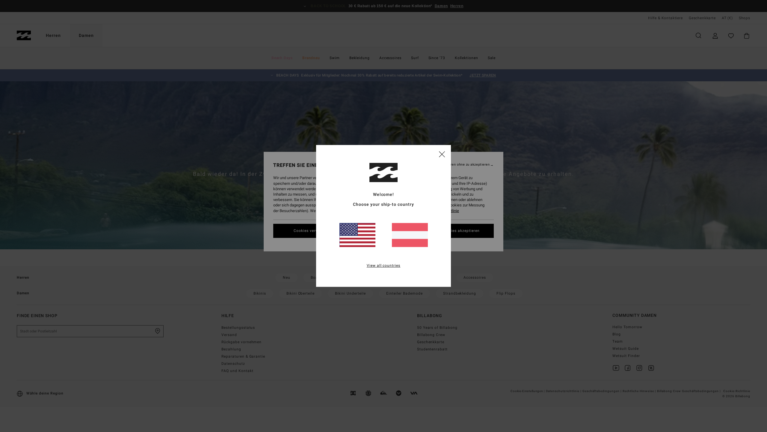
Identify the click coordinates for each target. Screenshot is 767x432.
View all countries (384, 265)
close (442, 154)
